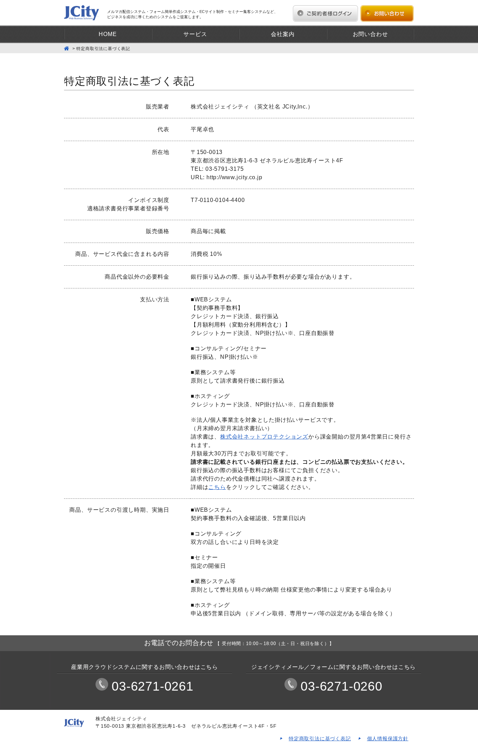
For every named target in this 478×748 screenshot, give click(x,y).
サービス (195, 34)
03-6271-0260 (341, 686)
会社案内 (282, 34)
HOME (108, 34)
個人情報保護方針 (387, 738)
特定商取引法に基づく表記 (320, 738)
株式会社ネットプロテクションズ (264, 437)
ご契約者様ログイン (325, 13)
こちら (217, 487)
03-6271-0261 (153, 686)
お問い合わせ (387, 13)
